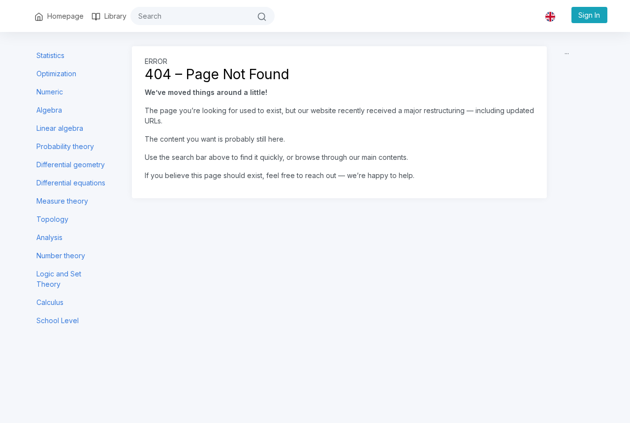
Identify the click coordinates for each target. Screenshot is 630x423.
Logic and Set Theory (58, 279)
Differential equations (70, 183)
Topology (52, 219)
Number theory (60, 255)
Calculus (49, 302)
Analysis (49, 237)
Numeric (49, 92)
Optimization (56, 73)
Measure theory (62, 201)
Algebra (49, 110)
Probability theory (65, 146)
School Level (57, 320)
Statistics (50, 55)
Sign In (589, 15)
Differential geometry (70, 164)
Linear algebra (59, 128)
